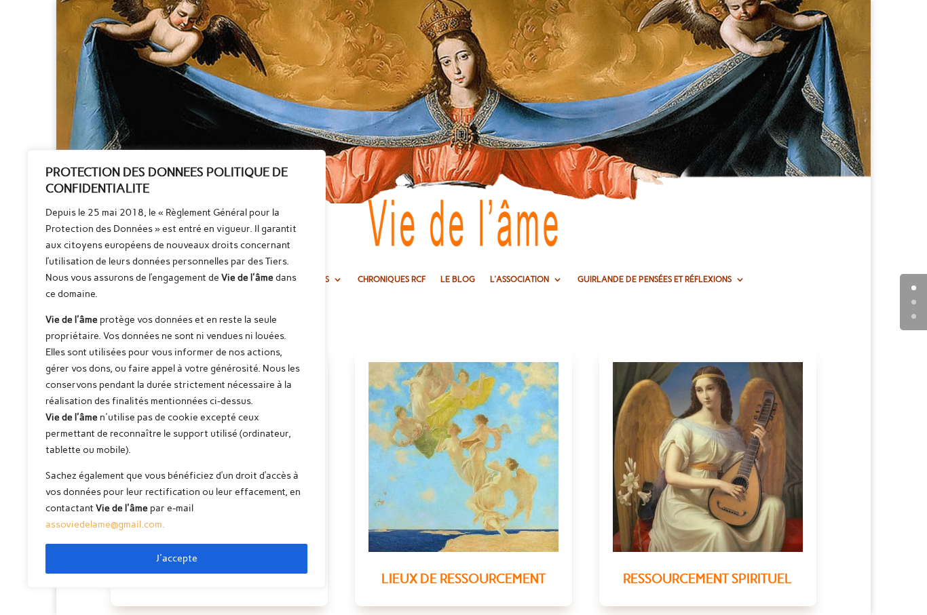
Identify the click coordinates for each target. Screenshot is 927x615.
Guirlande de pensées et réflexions (655, 279)
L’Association (519, 279)
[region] (176, 369)
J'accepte (176, 558)
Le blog (457, 279)
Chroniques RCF (391, 279)
